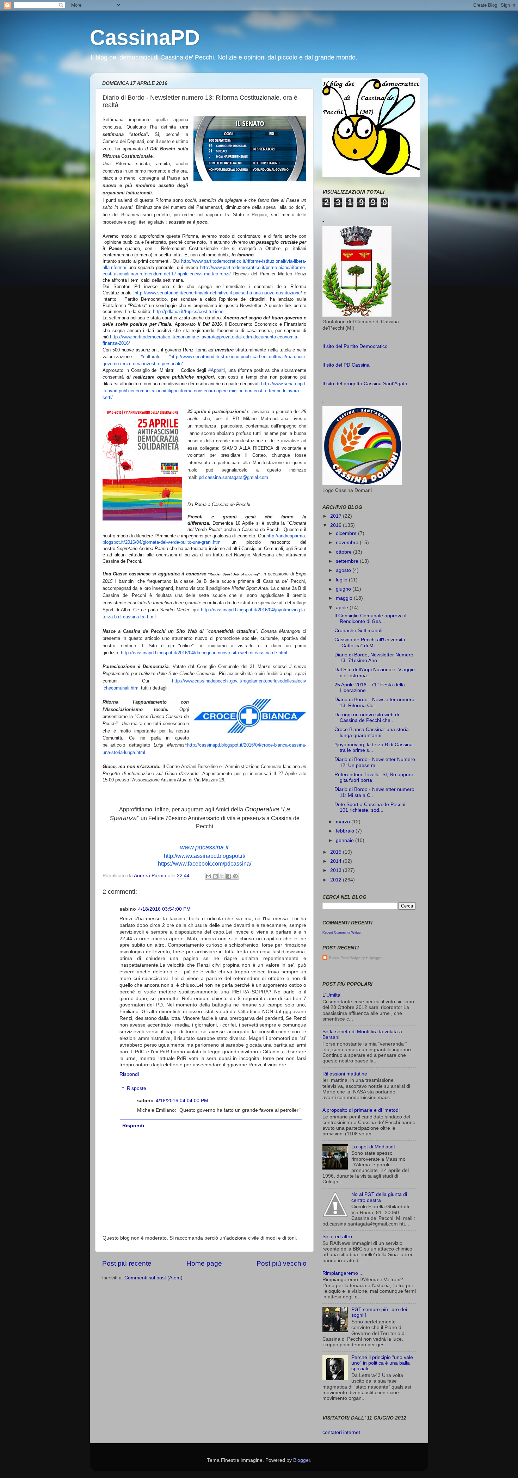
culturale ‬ (155, 356)
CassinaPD (145, 37)
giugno (344, 589)
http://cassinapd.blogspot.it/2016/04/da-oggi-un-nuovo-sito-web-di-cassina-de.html (204, 652)
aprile (343, 607)
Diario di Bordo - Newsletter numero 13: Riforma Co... (374, 702)
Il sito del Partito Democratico (355, 346)
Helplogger (374, 958)
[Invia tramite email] (208, 876)
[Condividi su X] (222, 876)
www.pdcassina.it (204, 847)
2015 (336, 852)
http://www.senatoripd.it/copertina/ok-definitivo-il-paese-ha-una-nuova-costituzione (218, 292)
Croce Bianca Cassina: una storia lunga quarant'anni (371, 732)
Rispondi (129, 1074)
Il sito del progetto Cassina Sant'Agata (364, 383)
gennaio (345, 840)
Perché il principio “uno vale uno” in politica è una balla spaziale (382, 1363)
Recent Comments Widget (342, 932)
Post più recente (127, 1263)
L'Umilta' (331, 995)
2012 (336, 880)
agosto (344, 570)
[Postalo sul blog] (215, 876)
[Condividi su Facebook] (228, 876)
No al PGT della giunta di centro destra (379, 1197)
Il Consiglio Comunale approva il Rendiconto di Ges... (370, 618)
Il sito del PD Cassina (346, 365)
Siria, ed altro (337, 1236)
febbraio (346, 831)
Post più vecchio (282, 1263)
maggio (345, 598)
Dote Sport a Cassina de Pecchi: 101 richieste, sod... (370, 807)
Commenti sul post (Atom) (153, 1277)
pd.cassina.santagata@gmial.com (233, 477)
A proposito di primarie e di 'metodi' (361, 1110)
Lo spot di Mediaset (373, 1146)
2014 (336, 861)
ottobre (344, 552)
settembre (348, 561)
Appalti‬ (216, 370)
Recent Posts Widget (344, 958)
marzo (343, 821)
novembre (348, 542)
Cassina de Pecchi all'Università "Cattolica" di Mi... (369, 642)
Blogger (301, 1460)
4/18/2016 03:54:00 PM (164, 909)
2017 (336, 516)
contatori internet (341, 1432)
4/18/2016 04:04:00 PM (182, 1100)
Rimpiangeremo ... (343, 1273)
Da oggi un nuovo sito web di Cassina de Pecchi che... (366, 717)
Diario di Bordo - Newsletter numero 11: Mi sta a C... (374, 792)
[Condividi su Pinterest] (235, 876)
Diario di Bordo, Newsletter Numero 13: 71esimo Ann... (373, 657)
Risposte (136, 1088)
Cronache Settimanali (358, 630)
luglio (342, 579)
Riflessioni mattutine (344, 1074)
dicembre (347, 533)
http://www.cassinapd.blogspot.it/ (204, 856)
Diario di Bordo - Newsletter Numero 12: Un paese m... (374, 762)
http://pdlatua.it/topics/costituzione (188, 311)
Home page (204, 1263)
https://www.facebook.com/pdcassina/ (204, 864)
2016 (336, 525)
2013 (336, 870)
